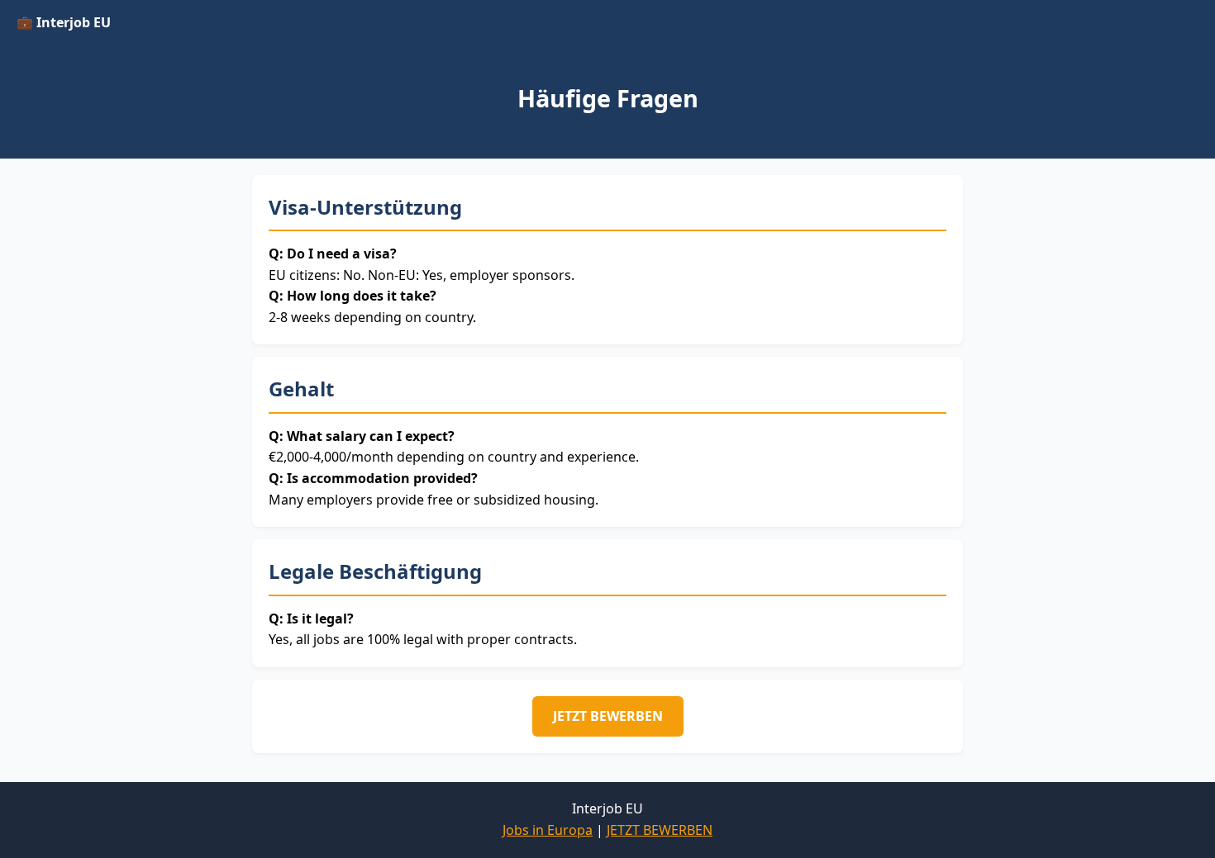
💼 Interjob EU (64, 22)
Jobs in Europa (548, 830)
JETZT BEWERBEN (608, 716)
